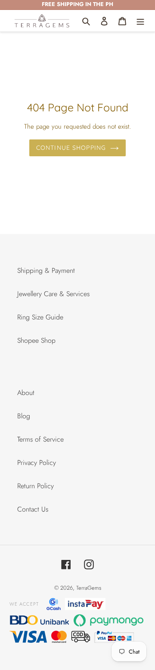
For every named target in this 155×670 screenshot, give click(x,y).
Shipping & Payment (46, 270)
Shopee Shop (36, 340)
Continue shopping (71, 148)
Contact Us (32, 509)
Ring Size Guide (40, 317)
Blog (23, 416)
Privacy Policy (36, 463)
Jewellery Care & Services (53, 294)
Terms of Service (40, 439)
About (25, 393)
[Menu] (140, 20)
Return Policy (35, 486)
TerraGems (88, 588)
